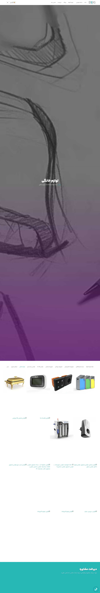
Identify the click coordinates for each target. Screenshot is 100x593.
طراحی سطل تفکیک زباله (85, 393)
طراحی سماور (85, 487)
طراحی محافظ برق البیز (85, 440)
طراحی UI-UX (40, 367)
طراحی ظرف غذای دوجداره (38, 440)
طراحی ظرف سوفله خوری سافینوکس (15, 394)
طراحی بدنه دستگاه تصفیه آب (38, 487)
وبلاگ (65, 2)
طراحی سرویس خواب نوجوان (85, 534)
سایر (8, 367)
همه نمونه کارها (89, 367)
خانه (85, 2)
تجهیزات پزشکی (58, 367)
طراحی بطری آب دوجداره (15, 440)
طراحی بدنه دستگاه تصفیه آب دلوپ (61, 440)
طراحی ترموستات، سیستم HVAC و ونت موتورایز (38, 394)
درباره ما (59, 2)
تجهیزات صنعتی (49, 367)
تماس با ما (53, 2)
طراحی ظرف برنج (38, 534)
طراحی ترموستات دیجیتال (62, 487)
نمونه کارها (70, 2)
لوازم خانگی (22, 367)
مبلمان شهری (14, 367)
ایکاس (59, 185)
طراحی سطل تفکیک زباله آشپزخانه (62, 534)
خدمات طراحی (79, 2)
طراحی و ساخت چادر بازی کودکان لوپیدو (15, 487)
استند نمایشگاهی (80, 367)
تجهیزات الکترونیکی (69, 367)
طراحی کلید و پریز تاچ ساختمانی (61, 394)
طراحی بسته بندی (31, 367)
